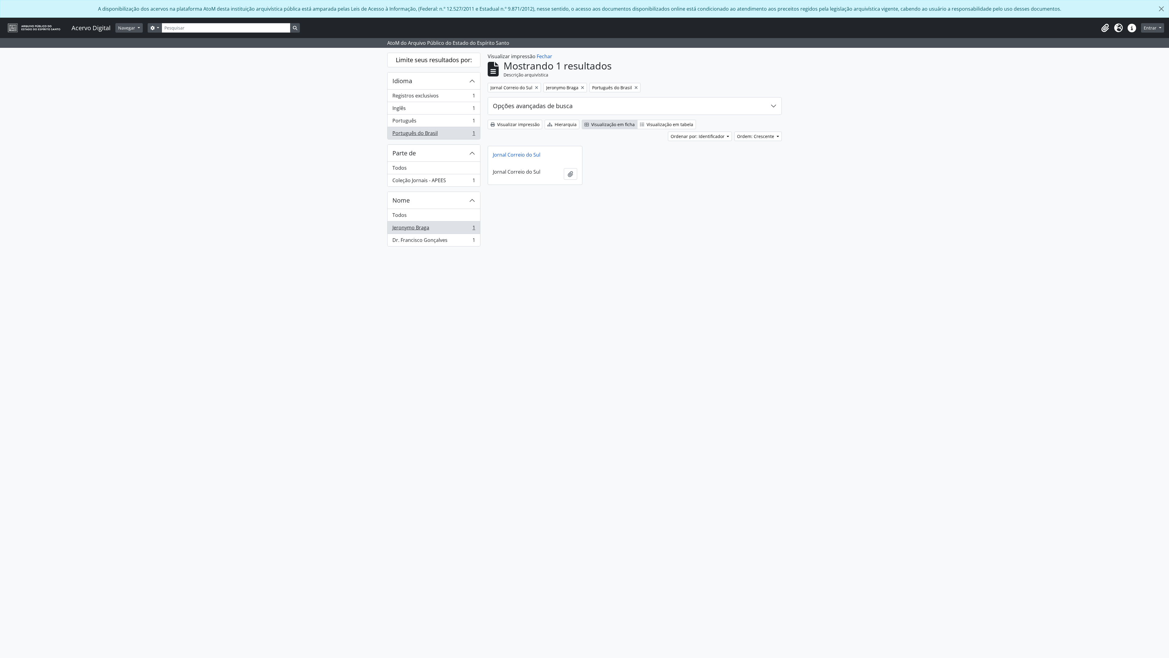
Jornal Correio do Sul (516, 154)
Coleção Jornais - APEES (433, 181)
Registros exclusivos (433, 97)
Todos (399, 167)
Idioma (402, 81)
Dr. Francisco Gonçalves (433, 241)
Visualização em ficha (612, 124)
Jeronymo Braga (433, 229)
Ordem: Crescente (756, 136)
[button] (1105, 28)
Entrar (1151, 28)
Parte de (404, 153)
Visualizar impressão (517, 124)
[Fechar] (1161, 8)
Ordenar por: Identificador (698, 136)
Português (433, 122)
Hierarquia (565, 124)
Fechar (544, 56)
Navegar (127, 28)
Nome (401, 200)
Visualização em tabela (669, 124)
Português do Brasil (433, 134)
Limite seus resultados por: (434, 60)
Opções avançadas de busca (533, 106)
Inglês (433, 110)
